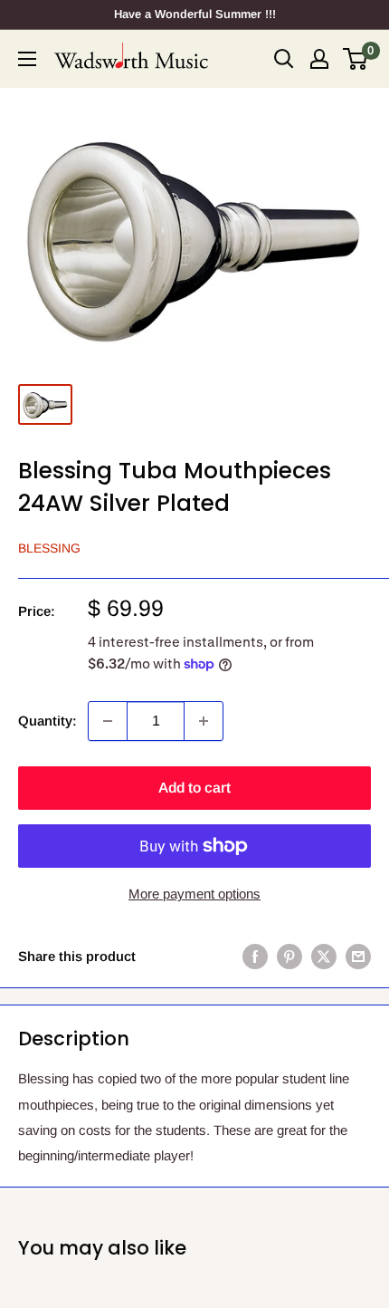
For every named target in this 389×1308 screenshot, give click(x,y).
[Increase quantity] (204, 721)
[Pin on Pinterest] (289, 956)
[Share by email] (358, 956)
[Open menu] (27, 59)
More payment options (194, 893)
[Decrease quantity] (108, 721)
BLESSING (49, 548)
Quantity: (47, 720)
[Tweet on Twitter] (324, 956)
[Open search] (284, 59)
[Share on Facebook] (255, 956)
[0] (356, 59)
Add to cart (194, 787)
